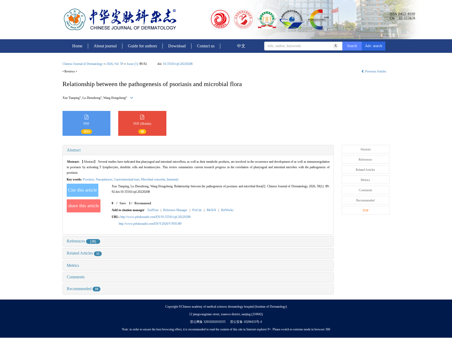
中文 (241, 46)
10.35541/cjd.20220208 (178, 64)
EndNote (153, 210)
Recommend (142, 203)
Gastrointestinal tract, (127, 179)
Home (77, 46)
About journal (105, 46)
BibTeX (211, 210)
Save (123, 203)
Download (177, 46)
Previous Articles (375, 71)
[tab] (198, 150)
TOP (366, 210)
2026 (109, 64)
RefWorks (227, 210)
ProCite (197, 210)
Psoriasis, (89, 179)
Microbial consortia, (154, 179)
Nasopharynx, (105, 179)
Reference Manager (175, 210)
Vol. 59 (118, 64)
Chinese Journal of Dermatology (83, 64)
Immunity (173, 179)
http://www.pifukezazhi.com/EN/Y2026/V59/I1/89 (150, 223)
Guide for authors (142, 46)
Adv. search (373, 46)
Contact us (205, 46)
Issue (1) (132, 64)
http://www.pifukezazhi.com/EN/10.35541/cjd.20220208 (155, 217)
